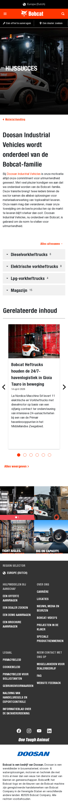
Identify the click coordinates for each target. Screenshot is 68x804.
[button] (34, 254)
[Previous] (4, 387)
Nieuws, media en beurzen (48, 608)
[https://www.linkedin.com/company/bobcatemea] (49, 731)
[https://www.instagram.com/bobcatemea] (29, 731)
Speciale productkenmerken (50, 639)
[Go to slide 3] (31, 455)
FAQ (39, 675)
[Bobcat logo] (33, 13)
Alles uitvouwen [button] (50, 243)
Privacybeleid (12, 660)
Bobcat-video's (47, 618)
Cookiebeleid (11, 667)
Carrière (43, 591)
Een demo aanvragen (17, 615)
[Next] (63, 387)
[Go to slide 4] (37, 455)
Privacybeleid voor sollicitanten (15, 676)
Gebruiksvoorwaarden (17, 686)
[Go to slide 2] (24, 455)
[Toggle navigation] (6, 13)
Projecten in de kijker (47, 627)
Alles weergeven (15, 466)
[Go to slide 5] (43, 455)
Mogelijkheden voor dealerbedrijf (51, 666)
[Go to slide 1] (18, 455)
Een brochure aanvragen (12, 624)
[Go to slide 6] (49, 455)
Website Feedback (49, 683)
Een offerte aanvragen (11, 598)
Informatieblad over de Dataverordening (17, 711)
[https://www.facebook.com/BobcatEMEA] (19, 731)
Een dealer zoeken (15, 607)
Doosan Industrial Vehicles (24, 174)
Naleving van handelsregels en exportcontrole (15, 697)
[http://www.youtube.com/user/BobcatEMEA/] (39, 731)
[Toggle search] (62, 13)
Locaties (43, 599)
